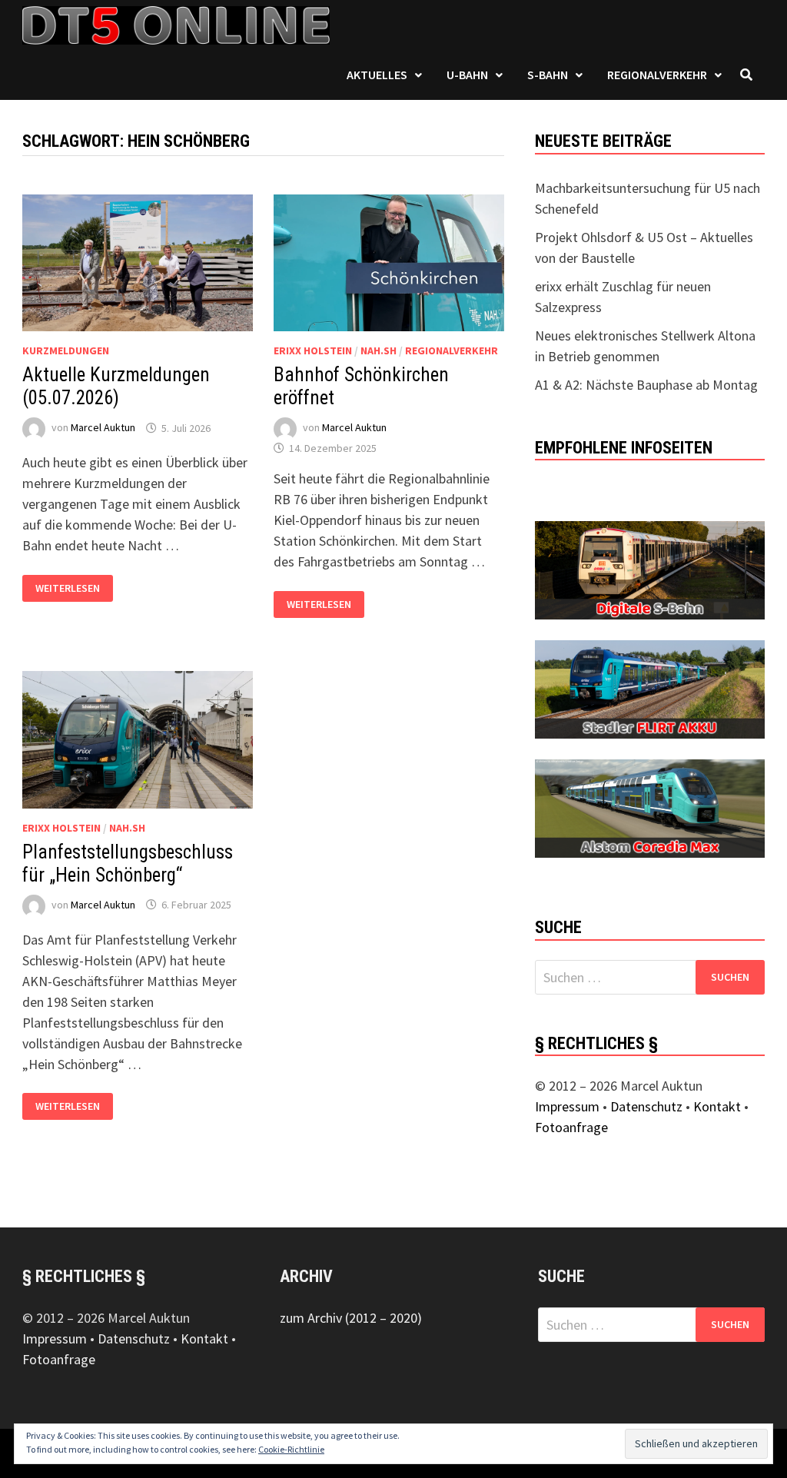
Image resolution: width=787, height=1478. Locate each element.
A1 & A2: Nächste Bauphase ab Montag (646, 385)
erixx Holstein (313, 350)
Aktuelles (377, 74)
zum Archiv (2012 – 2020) (351, 1318)
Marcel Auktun (103, 428)
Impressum (567, 1106)
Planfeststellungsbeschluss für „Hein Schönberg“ (127, 863)
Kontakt (717, 1106)
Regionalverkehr (657, 74)
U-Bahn (467, 74)
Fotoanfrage (571, 1127)
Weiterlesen (74, 588)
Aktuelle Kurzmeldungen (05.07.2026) (116, 386)
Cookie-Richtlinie (291, 1449)
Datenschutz (646, 1106)
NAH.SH (378, 350)
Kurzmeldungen (65, 350)
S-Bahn (547, 74)
